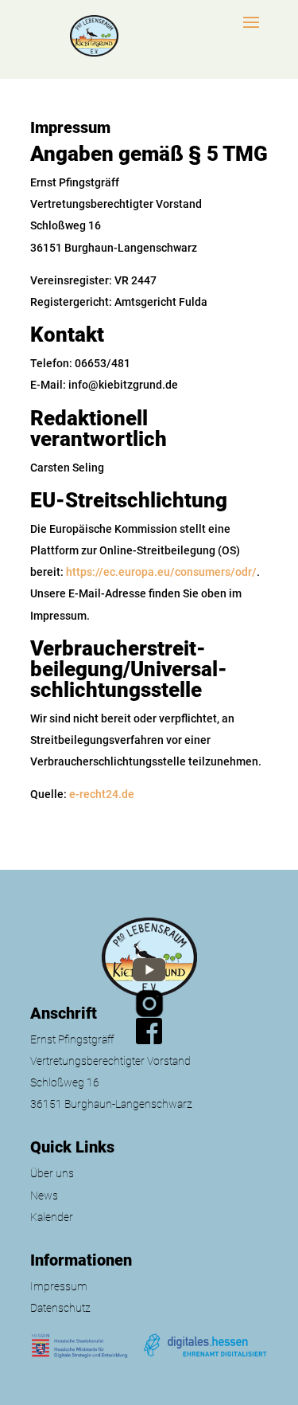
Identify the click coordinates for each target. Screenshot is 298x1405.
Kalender (51, 1217)
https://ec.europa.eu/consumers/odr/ (161, 572)
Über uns (52, 1173)
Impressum (58, 1286)
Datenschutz (60, 1307)
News (44, 1195)
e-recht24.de (101, 794)
